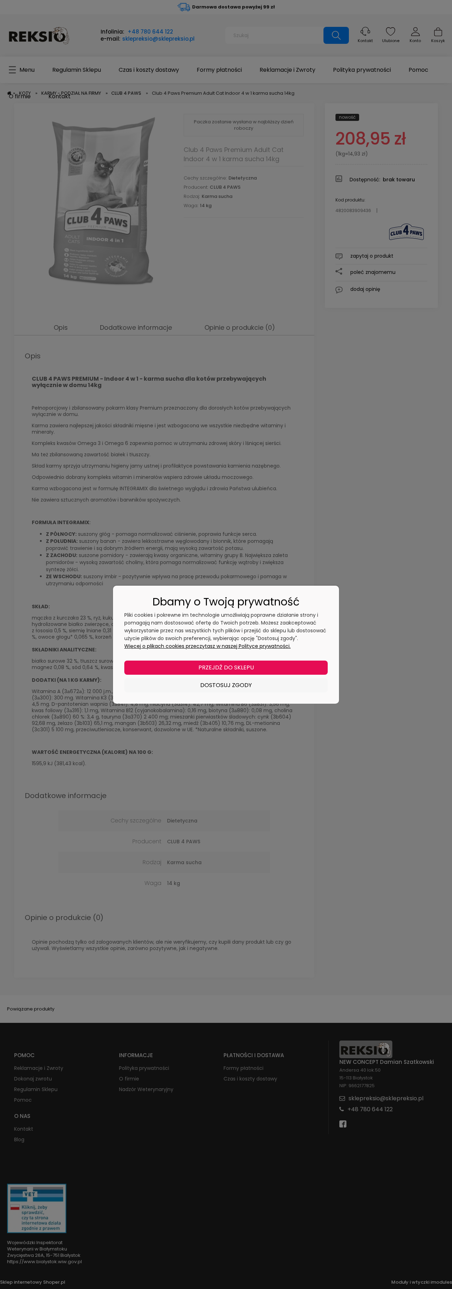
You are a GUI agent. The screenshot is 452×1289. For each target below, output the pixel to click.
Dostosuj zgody (226, 685)
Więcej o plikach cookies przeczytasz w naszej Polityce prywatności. (207, 646)
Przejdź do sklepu (226, 667)
